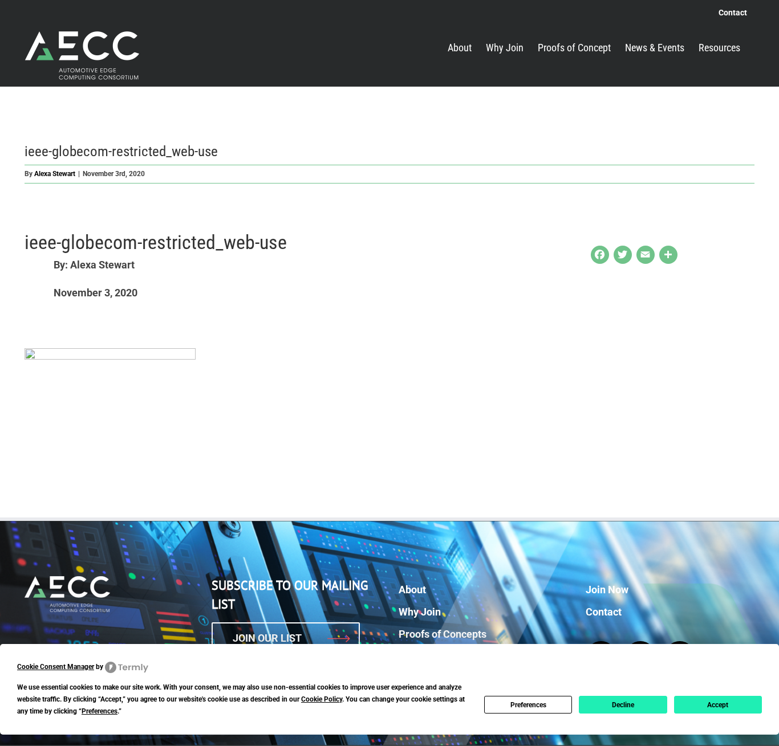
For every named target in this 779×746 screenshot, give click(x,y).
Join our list (267, 638)
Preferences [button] (99, 711)
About (412, 590)
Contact (604, 612)
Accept (717, 705)
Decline (623, 705)
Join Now (607, 590)
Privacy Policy (503, 729)
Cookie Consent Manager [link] (55, 667)
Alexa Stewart (54, 174)
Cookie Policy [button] (321, 699)
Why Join (420, 612)
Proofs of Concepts (442, 634)
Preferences (528, 705)
